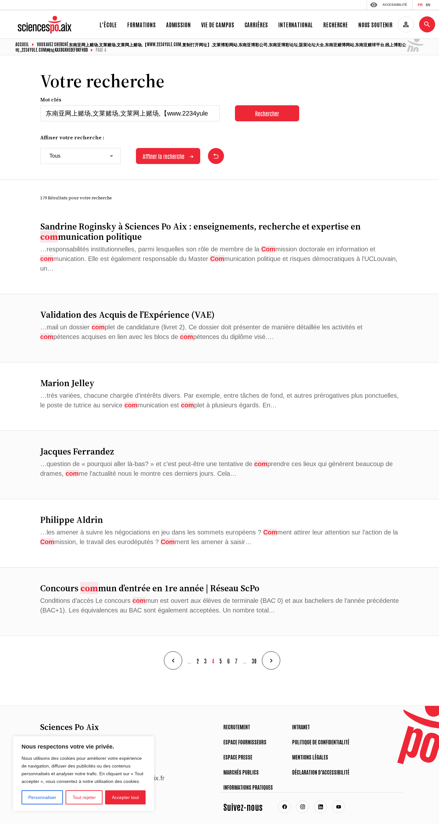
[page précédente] (173, 660)
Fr (420, 5)
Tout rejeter (84, 797)
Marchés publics (241, 772)
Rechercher (267, 113)
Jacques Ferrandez (77, 451)
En (428, 5)
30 (254, 660)
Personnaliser (42, 797)
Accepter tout (125, 797)
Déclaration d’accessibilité (320, 772)
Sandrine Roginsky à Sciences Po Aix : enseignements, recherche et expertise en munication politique (200, 231)
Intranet (301, 727)
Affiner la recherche (163, 156)
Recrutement (236, 727)
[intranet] (406, 24)
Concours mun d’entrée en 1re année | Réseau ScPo (149, 588)
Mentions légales (310, 757)
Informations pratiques (248, 787)
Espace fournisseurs (244, 742)
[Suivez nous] (284, 806)
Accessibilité (394, 4)
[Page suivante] (271, 660)
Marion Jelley (67, 383)
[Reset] (216, 156)
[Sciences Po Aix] (45, 19)
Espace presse (237, 757)
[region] (83, 773)
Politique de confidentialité (320, 742)
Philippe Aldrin (71, 520)
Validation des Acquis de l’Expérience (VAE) (127, 314)
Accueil (22, 44)
